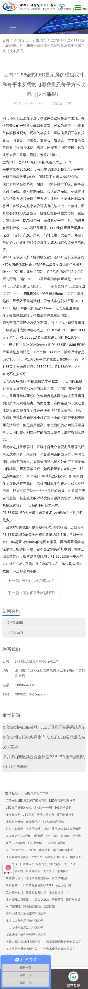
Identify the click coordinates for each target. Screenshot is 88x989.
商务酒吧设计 (14, 878)
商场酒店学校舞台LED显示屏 (25, 836)
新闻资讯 (21, 40)
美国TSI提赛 (60, 878)
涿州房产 (63, 871)
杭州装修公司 (14, 871)
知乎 (8, 843)
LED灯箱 (28, 814)
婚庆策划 (76, 857)
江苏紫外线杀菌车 (17, 857)
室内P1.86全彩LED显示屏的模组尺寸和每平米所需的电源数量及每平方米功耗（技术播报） (43, 45)
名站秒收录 (33, 829)
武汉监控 (55, 864)
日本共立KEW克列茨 (33, 864)
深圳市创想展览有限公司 (22, 949)
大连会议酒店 (40, 899)
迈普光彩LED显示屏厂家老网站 (26, 800)
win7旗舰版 (13, 906)
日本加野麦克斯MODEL (38, 885)
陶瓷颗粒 (57, 899)
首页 (5, 40)
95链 (46, 829)
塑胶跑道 (49, 906)
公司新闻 (15, 622)
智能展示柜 (33, 821)
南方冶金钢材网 (63, 850)
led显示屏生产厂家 (36, 793)
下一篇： (31, 595)
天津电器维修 (46, 814)
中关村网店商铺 (54, 843)
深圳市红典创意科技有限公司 (25, 920)
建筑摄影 (45, 850)
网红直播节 (33, 871)
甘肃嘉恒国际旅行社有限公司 (62, 941)
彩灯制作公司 (43, 807)
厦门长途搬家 (66, 814)
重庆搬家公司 (14, 892)
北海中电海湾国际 (37, 878)
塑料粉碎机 (73, 899)
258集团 (19, 843)
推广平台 (69, 864)
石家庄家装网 (14, 829)
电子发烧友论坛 (16, 850)
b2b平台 (37, 857)
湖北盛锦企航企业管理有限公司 (26, 934)
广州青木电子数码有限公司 (58, 949)
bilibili (32, 850)
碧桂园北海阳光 (36, 892)
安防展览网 (34, 843)
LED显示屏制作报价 (62, 800)
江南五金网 (13, 814)
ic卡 (64, 857)
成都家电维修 (14, 821)
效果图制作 (13, 885)
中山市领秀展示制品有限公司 (25, 927)
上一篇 (31, 583)
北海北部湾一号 (59, 892)
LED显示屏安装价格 (19, 807)
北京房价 (49, 871)
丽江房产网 (63, 885)
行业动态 (15, 632)
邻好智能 (52, 836)
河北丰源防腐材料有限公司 (23, 941)
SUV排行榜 (52, 857)
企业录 (76, 836)
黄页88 (65, 836)
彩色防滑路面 (32, 906)
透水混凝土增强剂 (17, 899)
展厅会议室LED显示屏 (66, 829)
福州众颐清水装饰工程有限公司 (26, 913)
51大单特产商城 (53, 821)
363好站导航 (63, 807)
